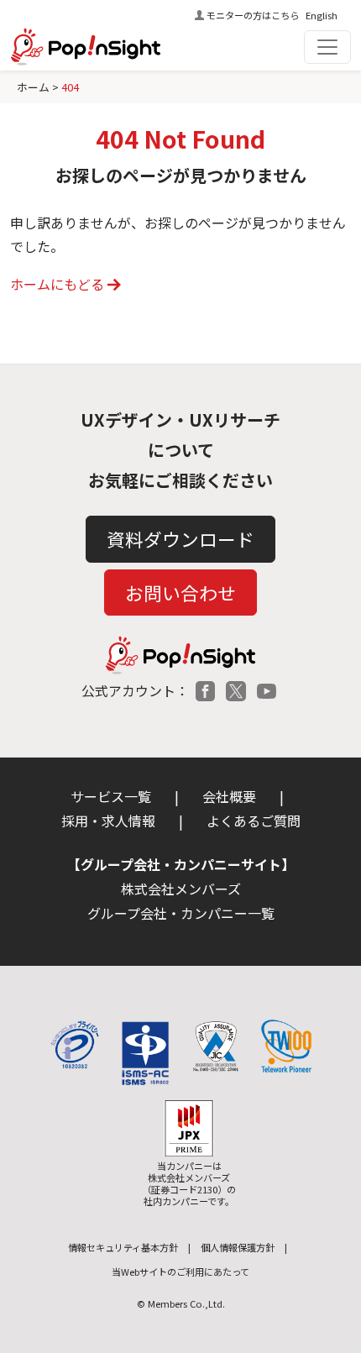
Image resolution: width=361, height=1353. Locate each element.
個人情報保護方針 (238, 1247)
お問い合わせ (180, 592)
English (321, 15)
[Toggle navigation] (327, 47)
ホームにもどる (57, 284)
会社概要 (229, 796)
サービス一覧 (111, 796)
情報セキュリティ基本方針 (123, 1247)
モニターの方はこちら (253, 15)
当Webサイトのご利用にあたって (180, 1271)
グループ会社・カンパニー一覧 (181, 913)
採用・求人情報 (108, 820)
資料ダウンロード (180, 539)
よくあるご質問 (254, 820)
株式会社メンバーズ (181, 888)
